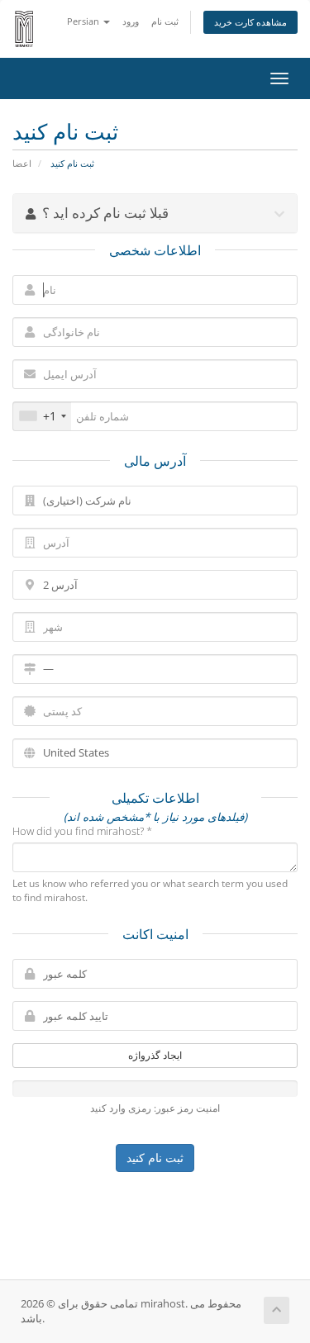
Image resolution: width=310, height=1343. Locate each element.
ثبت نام (165, 21)
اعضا (21, 163)
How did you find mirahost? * (82, 830)
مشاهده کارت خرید (250, 22)
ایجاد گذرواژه (155, 1055)
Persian (84, 21)
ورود (130, 21)
